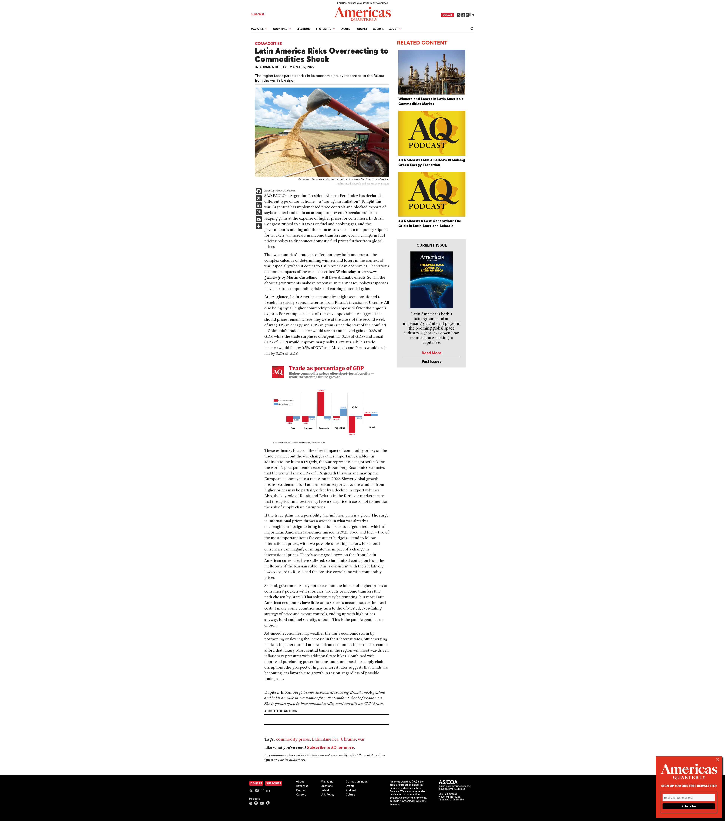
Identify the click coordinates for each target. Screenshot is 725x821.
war (361, 739)
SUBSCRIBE (257, 14)
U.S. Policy (327, 794)
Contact (301, 790)
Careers (301, 794)
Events (345, 29)
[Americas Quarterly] (362, 13)
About (300, 781)
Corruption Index (356, 781)
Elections (303, 29)
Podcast (361, 29)
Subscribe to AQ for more (330, 748)
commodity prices (293, 739)
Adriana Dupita (273, 67)
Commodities (268, 43)
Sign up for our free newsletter (689, 785)
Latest (325, 790)
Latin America (325, 739)
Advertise (302, 786)
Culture (378, 29)
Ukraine (348, 739)
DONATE (447, 15)
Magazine (327, 781)
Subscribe (273, 783)
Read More (431, 353)
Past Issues (431, 361)
